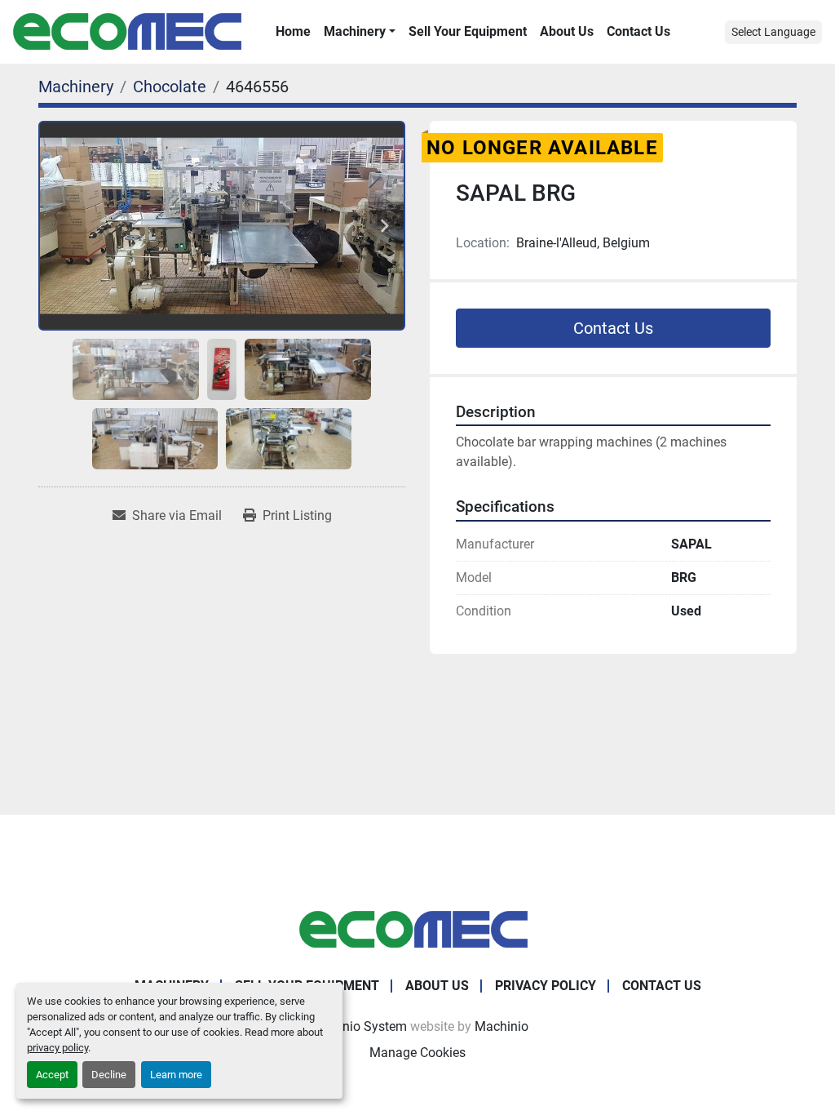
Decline (108, 1074)
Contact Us (638, 31)
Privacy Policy (545, 985)
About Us (567, 31)
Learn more (176, 1074)
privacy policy (57, 1048)
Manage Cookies (417, 1052)
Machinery (355, 31)
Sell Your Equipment (468, 31)
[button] (359, 32)
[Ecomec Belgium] (417, 928)
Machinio (501, 1026)
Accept (52, 1074)
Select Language (773, 31)
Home (293, 31)
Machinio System (357, 1026)
